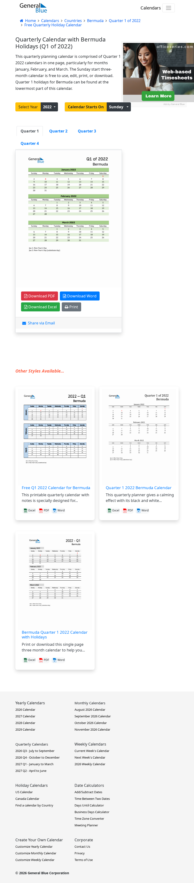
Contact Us (82, 846)
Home (30, 20)
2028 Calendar (25, 723)
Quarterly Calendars (31, 744)
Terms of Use (84, 860)
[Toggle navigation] (168, 8)
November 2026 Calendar (92, 729)
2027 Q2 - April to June (30, 771)
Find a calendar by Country (34, 805)
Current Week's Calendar (92, 751)
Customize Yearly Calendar (34, 846)
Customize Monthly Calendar (35, 853)
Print (73, 307)
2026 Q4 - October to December (37, 757)
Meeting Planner (86, 825)
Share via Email (40, 323)
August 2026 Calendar (90, 709)
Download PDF (41, 296)
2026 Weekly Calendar (90, 764)
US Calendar (24, 792)
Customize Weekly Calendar (34, 860)
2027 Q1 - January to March (34, 764)
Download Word (81, 296)
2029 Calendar (25, 729)
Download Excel (42, 307)
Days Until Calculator (89, 805)
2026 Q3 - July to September (34, 751)
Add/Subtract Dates (88, 792)
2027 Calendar (25, 716)
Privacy (80, 853)
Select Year (28, 106)
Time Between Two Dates (92, 799)
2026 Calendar (25, 709)
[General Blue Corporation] (33, 8)
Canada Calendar (27, 799)
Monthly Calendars (90, 703)
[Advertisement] (154, 131)
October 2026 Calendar (91, 723)
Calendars (151, 8)
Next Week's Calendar (90, 757)
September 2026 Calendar (93, 716)
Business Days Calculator (92, 812)
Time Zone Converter (89, 818)
